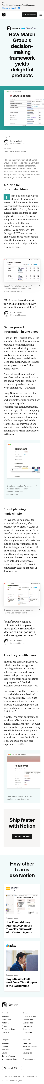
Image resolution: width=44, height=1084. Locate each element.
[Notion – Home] (4, 15)
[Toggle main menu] (40, 14)
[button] (22, 276)
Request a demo (22, 836)
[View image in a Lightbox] (39, 286)
